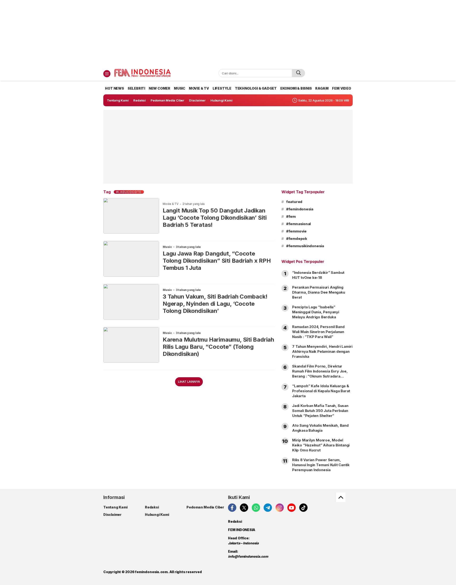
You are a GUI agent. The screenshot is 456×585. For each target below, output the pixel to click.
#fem (291, 216)
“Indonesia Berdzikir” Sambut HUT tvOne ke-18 (318, 275)
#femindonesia (299, 209)
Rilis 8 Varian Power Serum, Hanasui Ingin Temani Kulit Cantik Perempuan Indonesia (321, 465)
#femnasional (298, 224)
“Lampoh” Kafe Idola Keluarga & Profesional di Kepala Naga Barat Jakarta (321, 391)
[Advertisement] (228, 33)
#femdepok (296, 238)
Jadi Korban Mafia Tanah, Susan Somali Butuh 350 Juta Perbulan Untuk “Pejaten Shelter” (320, 410)
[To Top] (341, 497)
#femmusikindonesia (305, 246)
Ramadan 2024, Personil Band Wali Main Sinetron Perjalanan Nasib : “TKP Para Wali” (318, 331)
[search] (298, 73)
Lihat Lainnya (189, 381)
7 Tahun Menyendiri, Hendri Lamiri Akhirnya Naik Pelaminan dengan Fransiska (322, 351)
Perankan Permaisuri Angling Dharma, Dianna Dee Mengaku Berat (318, 292)
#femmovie (296, 231)
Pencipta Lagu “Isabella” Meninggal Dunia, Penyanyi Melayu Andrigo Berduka (315, 312)
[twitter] (244, 507)
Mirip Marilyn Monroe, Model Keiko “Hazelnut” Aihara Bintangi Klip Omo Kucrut (321, 445)
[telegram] (268, 507)
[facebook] (232, 507)
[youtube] (291, 507)
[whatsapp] (256, 507)
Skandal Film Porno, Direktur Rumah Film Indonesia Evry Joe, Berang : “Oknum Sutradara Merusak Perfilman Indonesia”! (320, 373)
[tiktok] (303, 507)
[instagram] (280, 507)
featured (294, 201)
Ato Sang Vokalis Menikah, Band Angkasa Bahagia (320, 428)
